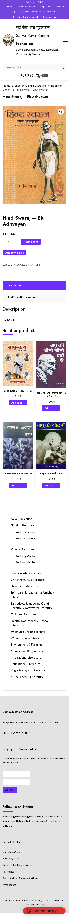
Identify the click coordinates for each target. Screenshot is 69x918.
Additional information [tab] (22, 297)
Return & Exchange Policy (28, 16)
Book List (60, 6)
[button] (61, 112)
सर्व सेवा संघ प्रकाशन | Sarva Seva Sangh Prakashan (34, 35)
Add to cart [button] (18, 402)
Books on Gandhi (28, 264)
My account (9, 884)
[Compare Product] (32, 75)
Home (10, 6)
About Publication (26, 6)
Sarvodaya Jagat (12, 858)
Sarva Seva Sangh (12, 851)
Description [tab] (15, 285)
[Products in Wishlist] (27, 75)
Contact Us (51, 16)
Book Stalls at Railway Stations (20, 878)
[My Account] (22, 75)
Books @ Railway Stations (29, 11)
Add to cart (31, 241)
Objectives (45, 6)
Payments (50, 11)
